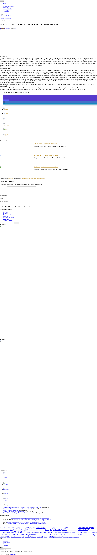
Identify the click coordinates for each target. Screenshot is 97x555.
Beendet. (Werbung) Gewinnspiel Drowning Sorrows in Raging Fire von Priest (30, 518)
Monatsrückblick (31, 532)
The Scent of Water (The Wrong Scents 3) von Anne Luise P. (17, 508)
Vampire (5, 537)
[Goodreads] (6, 125)
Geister (75, 527)
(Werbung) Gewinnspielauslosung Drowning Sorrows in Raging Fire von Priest (22, 507)
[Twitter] (6, 113)
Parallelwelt (78, 532)
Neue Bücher (49, 532)
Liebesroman (8, 532)
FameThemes (12, 554)
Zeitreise (76, 537)
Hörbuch (83, 530)
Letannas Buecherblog (5, 18)
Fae (58, 527)
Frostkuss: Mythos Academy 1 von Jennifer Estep (46, 167)
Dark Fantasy (15, 527)
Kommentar (3, 195)
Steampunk (73, 534)
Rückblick (43, 534)
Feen (70, 527)
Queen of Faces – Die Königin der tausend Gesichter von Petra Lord (19, 513)
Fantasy (64, 528)
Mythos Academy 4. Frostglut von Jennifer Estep (45, 143)
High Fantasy (60, 530)
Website (2, 204)
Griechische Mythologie (27, 178)
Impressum (5, 7)
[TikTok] (5, 129)
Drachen (24, 528)
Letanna (7, 28)
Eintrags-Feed (6, 542)
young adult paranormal (39, 178)
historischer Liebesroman (72, 530)
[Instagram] (5, 119)
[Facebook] (5, 109)
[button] (6, 100)
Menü (2, 0)
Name (2, 198)
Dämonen (41, 528)
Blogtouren (5, 213)
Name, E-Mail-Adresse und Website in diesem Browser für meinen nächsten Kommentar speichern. (25, 206)
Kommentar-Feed (7, 543)
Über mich (5, 4)
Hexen (48, 530)
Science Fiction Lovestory (64, 534)
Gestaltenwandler (86, 528)
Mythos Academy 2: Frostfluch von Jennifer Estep (46, 155)
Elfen (48, 527)
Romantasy (34, 534)
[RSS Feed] (5, 135)
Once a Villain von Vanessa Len (10, 510)
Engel (54, 528)
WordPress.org (6, 545)
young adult (38, 537)
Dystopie (32, 527)
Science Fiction (51, 534)
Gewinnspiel (6, 11)
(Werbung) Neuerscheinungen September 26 (13, 511)
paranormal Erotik (88, 532)
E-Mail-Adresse (4, 201)
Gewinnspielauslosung (20, 530)
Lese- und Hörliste (7, 9)
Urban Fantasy (86, 534)
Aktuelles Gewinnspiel (8, 217)
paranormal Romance (18, 534)
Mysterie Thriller (39, 532)
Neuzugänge (6, 10)
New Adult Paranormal (68, 532)
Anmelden (5, 541)
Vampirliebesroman (17, 537)
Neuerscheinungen (59, 532)
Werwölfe (29, 537)
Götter (41, 530)
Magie (20, 532)
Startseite (5, 3)
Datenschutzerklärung (8, 6)
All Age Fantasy (5, 527)
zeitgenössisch (70, 537)
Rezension (2, 28)
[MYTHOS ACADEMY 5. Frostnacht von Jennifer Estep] (8, 55)
